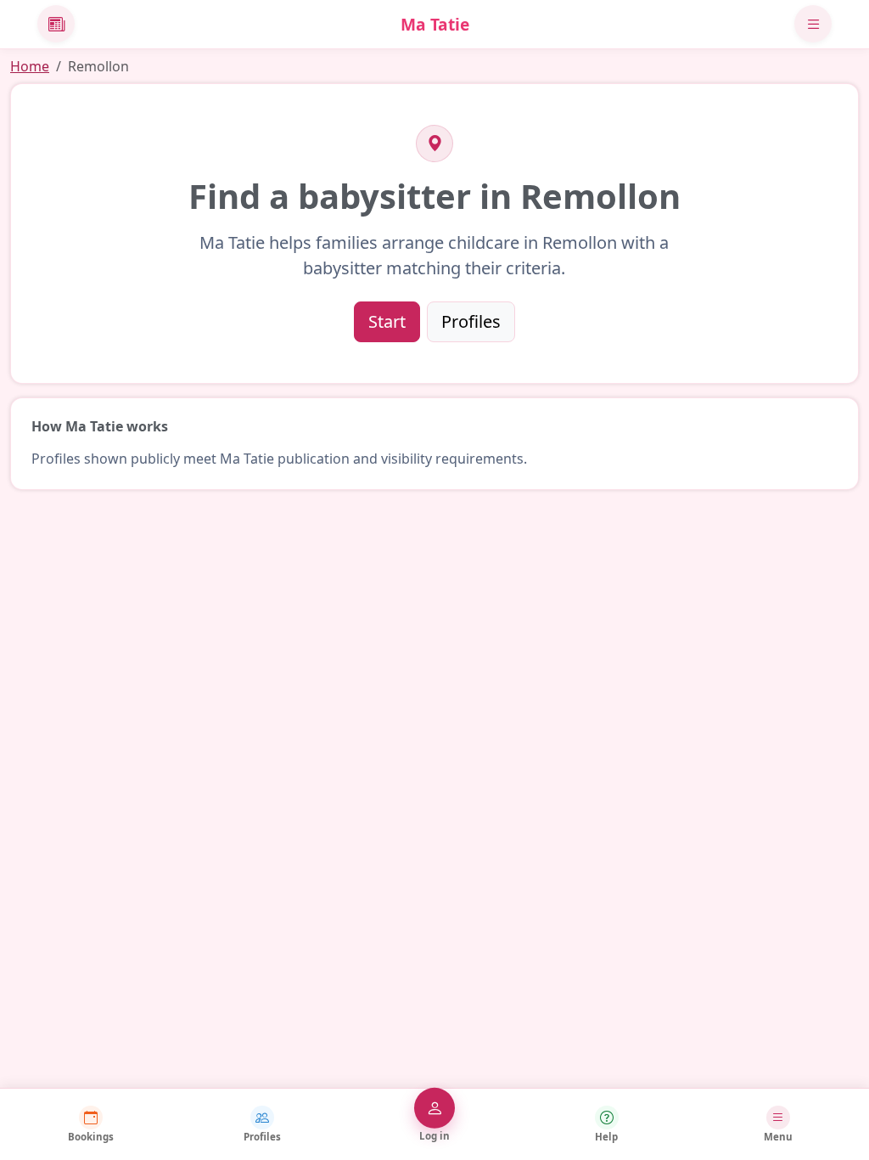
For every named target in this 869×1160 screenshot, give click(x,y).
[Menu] (813, 23)
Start (387, 321)
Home (29, 66)
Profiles (471, 321)
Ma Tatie (435, 24)
